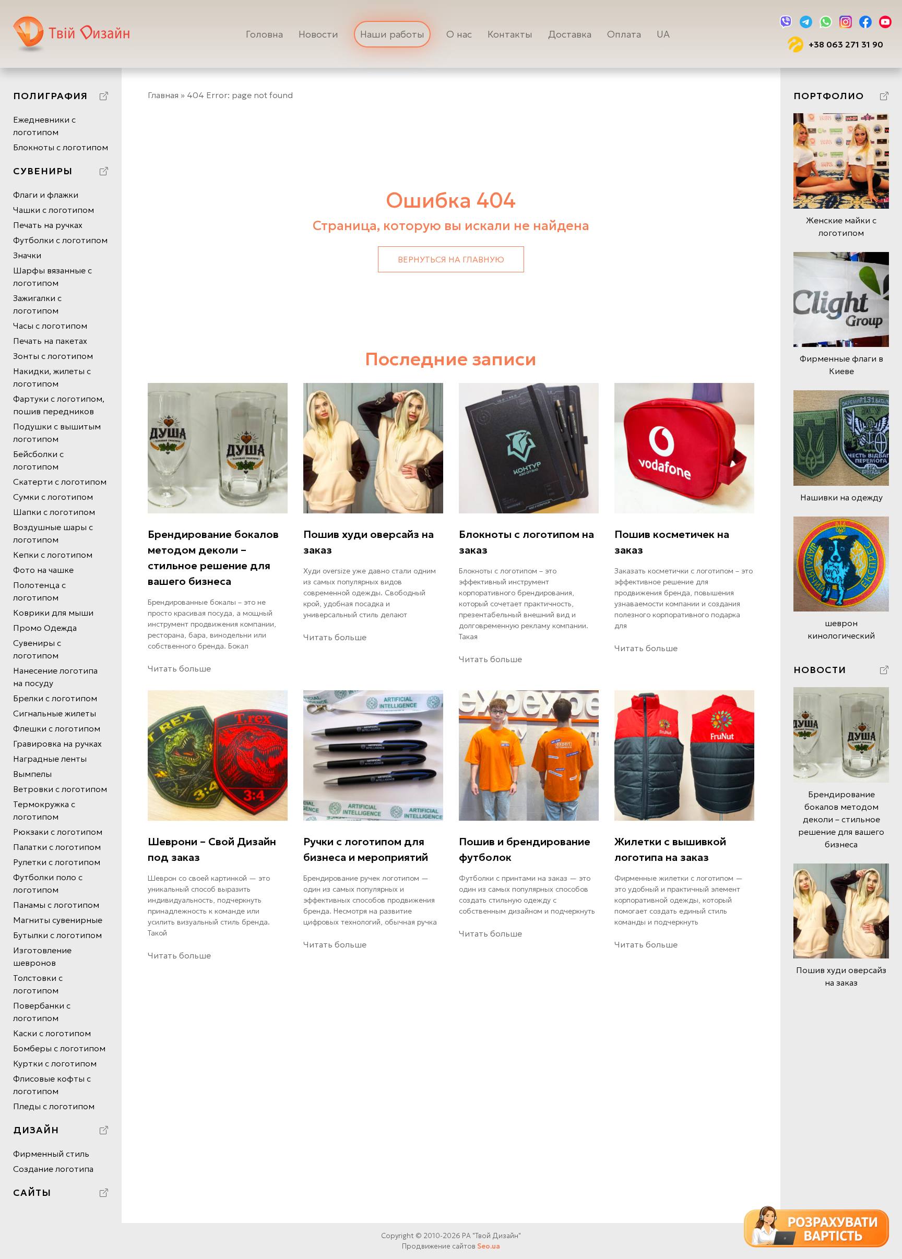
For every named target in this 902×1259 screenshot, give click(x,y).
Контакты (510, 34)
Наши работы (392, 34)
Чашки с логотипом (53, 210)
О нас (459, 34)
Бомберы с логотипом (59, 1048)
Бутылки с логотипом (57, 935)
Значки (27, 255)
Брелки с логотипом (55, 698)
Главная (163, 95)
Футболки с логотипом (60, 240)
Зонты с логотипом (53, 356)
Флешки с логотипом (56, 728)
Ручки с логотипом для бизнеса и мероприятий (365, 849)
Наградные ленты (50, 758)
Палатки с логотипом (57, 847)
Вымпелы (32, 774)
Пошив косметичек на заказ (671, 542)
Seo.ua (488, 1246)
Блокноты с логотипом (60, 147)
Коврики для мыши (53, 612)
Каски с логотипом (52, 1033)
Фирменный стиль (51, 1153)
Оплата (624, 34)
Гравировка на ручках (57, 743)
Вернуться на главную (451, 259)
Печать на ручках (47, 225)
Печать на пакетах (50, 340)
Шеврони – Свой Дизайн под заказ (212, 849)
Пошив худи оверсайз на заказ (368, 542)
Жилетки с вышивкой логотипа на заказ (670, 849)
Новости (318, 34)
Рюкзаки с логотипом (57, 831)
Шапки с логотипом (54, 512)
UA (663, 34)
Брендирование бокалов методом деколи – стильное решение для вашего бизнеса (213, 557)
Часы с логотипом (50, 325)
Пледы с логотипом (53, 1106)
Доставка (569, 34)
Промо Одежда (45, 627)
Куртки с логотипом (55, 1063)
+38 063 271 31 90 (846, 44)
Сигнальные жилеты (54, 713)
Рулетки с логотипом (56, 862)
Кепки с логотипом (52, 554)
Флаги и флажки (45, 194)
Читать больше (179, 668)
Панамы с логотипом (56, 905)
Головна (264, 34)
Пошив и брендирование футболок (524, 849)
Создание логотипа (53, 1169)
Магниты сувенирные (57, 920)
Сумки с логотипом (53, 496)
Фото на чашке (43, 570)
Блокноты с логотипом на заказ (526, 542)
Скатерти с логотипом (59, 481)
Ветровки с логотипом (60, 789)
